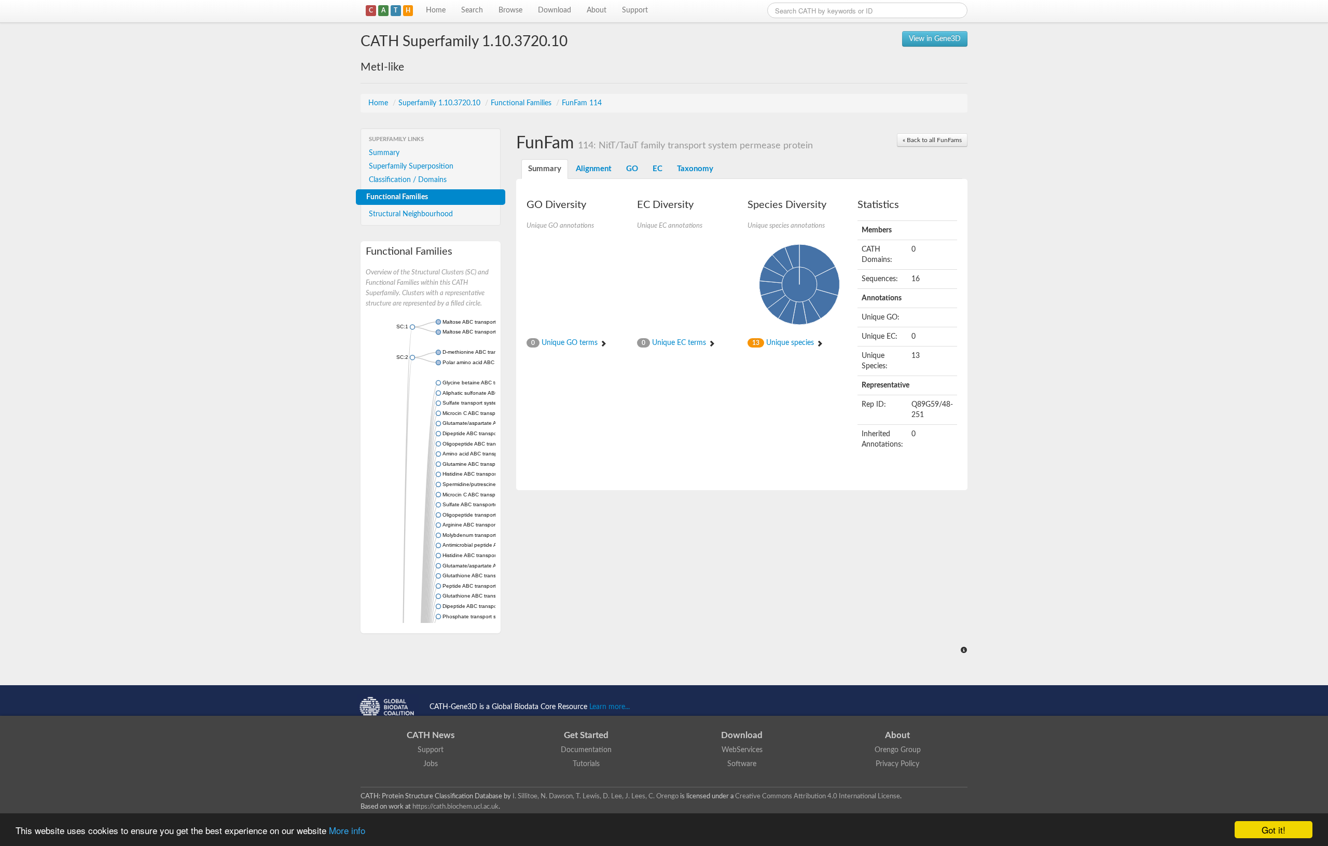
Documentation (586, 750)
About (596, 10)
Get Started (586, 735)
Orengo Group (898, 750)
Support (635, 10)
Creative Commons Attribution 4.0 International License (817, 796)
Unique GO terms (565, 342)
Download (554, 10)
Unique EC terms (675, 342)
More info (347, 830)
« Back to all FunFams (932, 140)
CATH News (430, 735)
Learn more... (609, 707)
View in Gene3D (935, 39)
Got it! (1273, 829)
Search (472, 10)
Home (436, 10)
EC (657, 169)
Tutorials (586, 764)
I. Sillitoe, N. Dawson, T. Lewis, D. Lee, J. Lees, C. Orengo (596, 796)
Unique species (784, 342)
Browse (510, 10)
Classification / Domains (408, 180)
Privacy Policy (897, 764)
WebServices (742, 750)
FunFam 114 (582, 103)
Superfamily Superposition (411, 166)
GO (632, 169)
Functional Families (522, 103)
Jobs (430, 764)
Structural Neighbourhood (411, 214)
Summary (384, 153)
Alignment (594, 169)
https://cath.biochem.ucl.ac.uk (455, 806)
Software (741, 764)
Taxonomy (695, 169)
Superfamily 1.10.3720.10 (440, 103)
